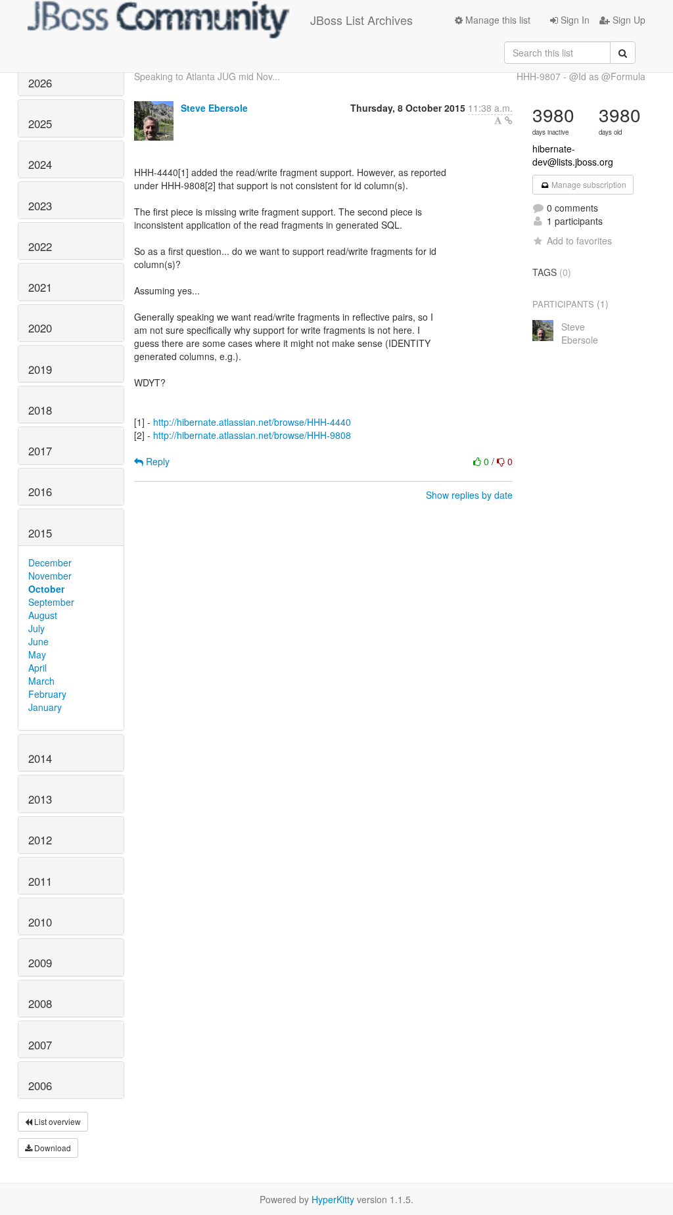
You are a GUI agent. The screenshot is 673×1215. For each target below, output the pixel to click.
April (37, 667)
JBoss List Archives (361, 19)
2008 (40, 1003)
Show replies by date (469, 494)
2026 (40, 83)
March (41, 680)
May (37, 654)
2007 (40, 1045)
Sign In (574, 19)
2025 (40, 123)
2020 (40, 328)
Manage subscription (587, 184)
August (42, 615)
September (51, 601)
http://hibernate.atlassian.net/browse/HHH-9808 (252, 435)
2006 (40, 1085)
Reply (156, 461)
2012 (40, 840)
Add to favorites (579, 240)
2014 (40, 758)
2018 (40, 410)
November (50, 575)
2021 (40, 287)
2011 (40, 881)
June (38, 641)
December (50, 562)
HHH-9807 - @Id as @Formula (581, 76)
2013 (40, 799)
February (47, 693)
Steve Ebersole (214, 107)
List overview (56, 1121)
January (45, 707)
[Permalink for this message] (509, 120)
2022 (40, 246)
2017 (40, 451)
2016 (40, 491)
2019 (40, 369)
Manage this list (496, 19)
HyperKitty (333, 1199)
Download (51, 1147)
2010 (40, 922)
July (36, 628)
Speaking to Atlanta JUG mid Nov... (207, 76)
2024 (40, 164)
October (46, 588)
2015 (40, 533)
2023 (40, 206)
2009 (40, 963)
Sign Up (627, 19)
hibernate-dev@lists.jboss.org (572, 155)
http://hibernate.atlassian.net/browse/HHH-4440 (252, 421)
